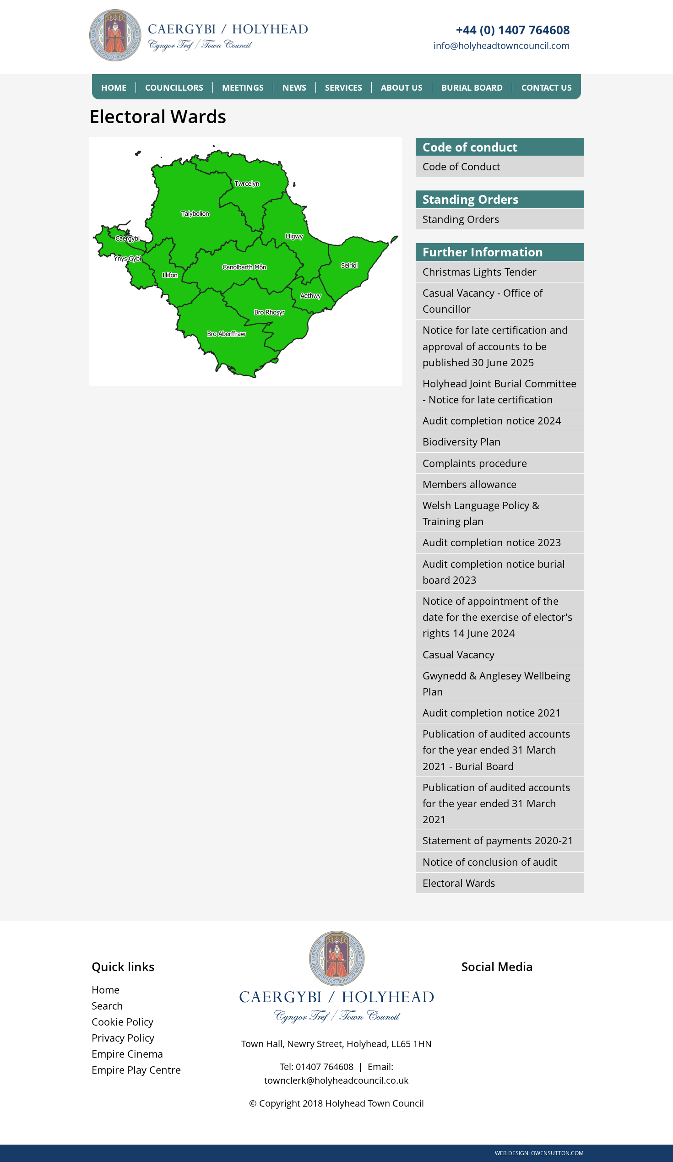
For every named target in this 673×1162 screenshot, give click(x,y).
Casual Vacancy (458, 654)
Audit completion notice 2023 (492, 542)
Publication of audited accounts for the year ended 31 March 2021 (496, 803)
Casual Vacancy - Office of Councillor (483, 300)
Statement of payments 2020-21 (498, 840)
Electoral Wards (459, 883)
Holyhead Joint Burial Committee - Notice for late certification (499, 391)
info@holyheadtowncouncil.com (502, 45)
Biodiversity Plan (462, 441)
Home (113, 87)
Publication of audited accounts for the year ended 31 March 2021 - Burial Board (496, 749)
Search (107, 1005)
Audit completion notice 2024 (492, 420)
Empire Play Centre (136, 1069)
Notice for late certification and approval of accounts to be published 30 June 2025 (495, 346)
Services (343, 87)
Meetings (243, 87)
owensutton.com (557, 1153)
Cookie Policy (122, 1021)
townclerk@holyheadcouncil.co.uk (336, 1080)
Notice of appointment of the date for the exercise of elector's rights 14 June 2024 (498, 617)
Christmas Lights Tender (480, 271)
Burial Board (472, 87)
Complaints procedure (475, 463)
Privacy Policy (123, 1037)
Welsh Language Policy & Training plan (481, 513)
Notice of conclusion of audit (490, 862)
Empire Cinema (127, 1053)
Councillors (174, 87)
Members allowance (469, 484)
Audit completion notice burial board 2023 (494, 571)
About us (402, 87)
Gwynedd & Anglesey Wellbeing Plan (496, 683)
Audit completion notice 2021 (492, 712)
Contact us (546, 87)
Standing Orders (461, 219)
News (294, 87)
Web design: (512, 1153)
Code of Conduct (461, 166)
